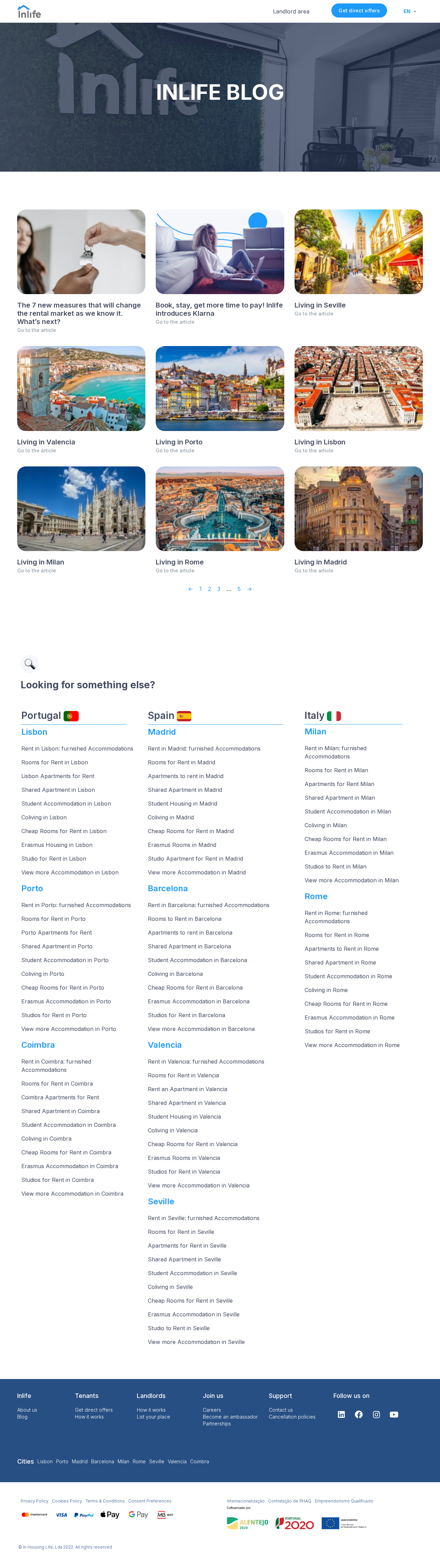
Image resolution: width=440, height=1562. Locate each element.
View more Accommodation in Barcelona (201, 1028)
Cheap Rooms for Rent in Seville (190, 1300)
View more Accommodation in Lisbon (70, 872)
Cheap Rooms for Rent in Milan (346, 839)
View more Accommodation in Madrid (197, 872)
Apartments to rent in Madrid (185, 776)
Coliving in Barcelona (175, 973)
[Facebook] (359, 1414)
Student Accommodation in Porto (65, 960)
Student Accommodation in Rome (348, 976)
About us (27, 1410)
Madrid (80, 1461)
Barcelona (102, 1461)
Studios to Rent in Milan (335, 866)
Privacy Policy (34, 1501)
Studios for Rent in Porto (54, 1015)
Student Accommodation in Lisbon (66, 803)
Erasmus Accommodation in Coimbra (69, 1166)
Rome (139, 1461)
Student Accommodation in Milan (348, 811)
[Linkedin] (341, 1414)
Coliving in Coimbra (46, 1138)
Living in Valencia (46, 442)
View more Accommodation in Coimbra (72, 1193)
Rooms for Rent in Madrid (181, 762)
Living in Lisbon (320, 442)
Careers (212, 1410)
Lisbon (45, 1461)
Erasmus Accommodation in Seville (194, 1314)
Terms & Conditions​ (105, 1501)
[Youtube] (394, 1414)
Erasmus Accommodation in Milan (349, 852)
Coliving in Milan (326, 825)
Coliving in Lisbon (44, 817)
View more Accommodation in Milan (352, 880)
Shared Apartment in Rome (340, 962)
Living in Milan (40, 562)
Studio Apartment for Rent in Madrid (195, 858)
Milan (123, 1461)
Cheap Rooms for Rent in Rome (346, 1003)
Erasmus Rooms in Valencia (184, 1157)
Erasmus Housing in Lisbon (56, 844)
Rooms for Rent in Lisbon (54, 762)
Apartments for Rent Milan (339, 783)
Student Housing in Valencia (184, 1116)
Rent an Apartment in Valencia (187, 1089)
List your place (153, 1417)
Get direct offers (359, 10)
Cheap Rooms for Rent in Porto (62, 987)
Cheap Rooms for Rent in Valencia (193, 1144)
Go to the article (36, 330)
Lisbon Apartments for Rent (57, 776)
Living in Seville (320, 305)
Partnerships (217, 1423)
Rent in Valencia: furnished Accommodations (206, 1061)
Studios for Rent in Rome (337, 1031)
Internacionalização (246, 1501)
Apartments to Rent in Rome (342, 948)
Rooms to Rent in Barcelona (184, 918)
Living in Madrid (321, 562)
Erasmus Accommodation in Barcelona (199, 1001)
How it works (89, 1417)
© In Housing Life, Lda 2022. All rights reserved (65, 1547)
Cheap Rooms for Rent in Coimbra (66, 1152)
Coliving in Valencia (173, 1130)
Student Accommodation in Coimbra (68, 1124)
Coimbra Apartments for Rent (60, 1097)
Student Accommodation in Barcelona (197, 960)
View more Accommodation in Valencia (199, 1185)
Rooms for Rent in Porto (53, 918)
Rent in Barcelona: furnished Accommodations (209, 905)
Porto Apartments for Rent (56, 932)
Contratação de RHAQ (289, 1501)
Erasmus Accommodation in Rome (350, 1017)
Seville (156, 1461)
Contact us (281, 1410)
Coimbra (199, 1461)
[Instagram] (376, 1414)
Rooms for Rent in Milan (336, 770)
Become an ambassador (230, 1417)
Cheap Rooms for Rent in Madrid (191, 831)
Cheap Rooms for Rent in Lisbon (64, 831)
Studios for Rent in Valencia (184, 1171)
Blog (22, 1417)
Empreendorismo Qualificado (344, 1501)
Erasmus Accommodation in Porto (66, 1001)
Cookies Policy (67, 1501)
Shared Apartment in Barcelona (189, 946)
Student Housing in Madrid (182, 803)
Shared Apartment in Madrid (185, 789)
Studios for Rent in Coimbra (57, 1179)
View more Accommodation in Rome (352, 1045)
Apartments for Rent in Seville (187, 1245)
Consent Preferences (150, 1501)
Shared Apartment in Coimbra (60, 1111)
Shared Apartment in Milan (340, 797)
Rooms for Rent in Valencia (183, 1075)
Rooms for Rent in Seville (181, 1231)
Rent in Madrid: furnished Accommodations (204, 748)
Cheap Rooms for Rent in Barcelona (195, 987)
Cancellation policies (292, 1417)
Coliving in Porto (42, 973)
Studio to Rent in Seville (179, 1328)
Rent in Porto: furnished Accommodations (76, 905)
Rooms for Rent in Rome (337, 934)
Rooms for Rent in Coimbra (57, 1083)
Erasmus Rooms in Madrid (182, 844)
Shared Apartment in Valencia (187, 1102)
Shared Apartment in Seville (184, 1259)
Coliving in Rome (326, 990)
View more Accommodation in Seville (196, 1341)
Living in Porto (179, 442)
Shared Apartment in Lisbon (58, 789)
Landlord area (291, 11)
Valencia (177, 1461)
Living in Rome (180, 562)
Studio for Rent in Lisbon (53, 858)
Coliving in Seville (170, 1286)
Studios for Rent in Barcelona (186, 1015)
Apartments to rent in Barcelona (190, 932)
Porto (62, 1461)
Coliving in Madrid (171, 817)
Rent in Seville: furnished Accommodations (204, 1218)
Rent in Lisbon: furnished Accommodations (77, 748)
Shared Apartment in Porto (56, 946)
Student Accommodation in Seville (192, 1273)
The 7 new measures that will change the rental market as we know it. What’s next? (79, 313)
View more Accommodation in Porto (68, 1028)
